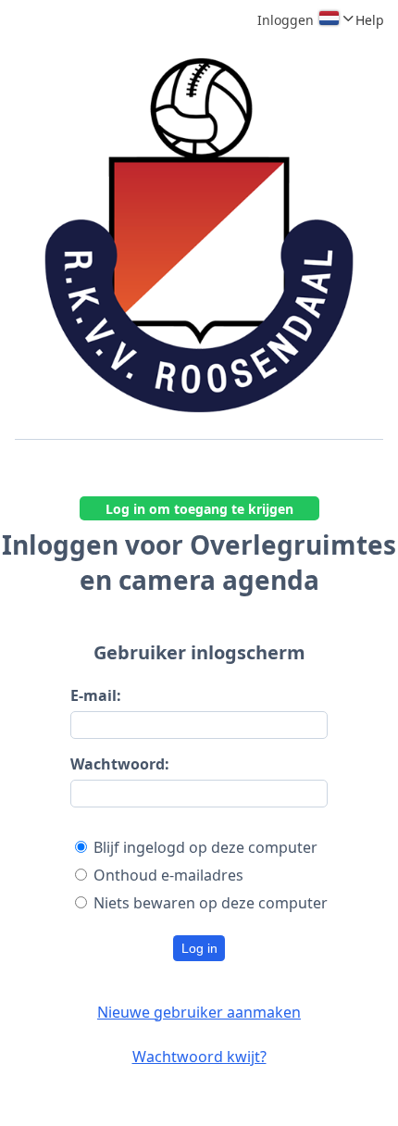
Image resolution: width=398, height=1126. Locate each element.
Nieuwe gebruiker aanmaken (199, 1012)
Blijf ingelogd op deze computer (205, 847)
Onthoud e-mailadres (168, 875)
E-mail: (95, 695)
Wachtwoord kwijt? (199, 1056)
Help (369, 20)
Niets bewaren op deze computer (210, 903)
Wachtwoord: (119, 764)
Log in (199, 948)
